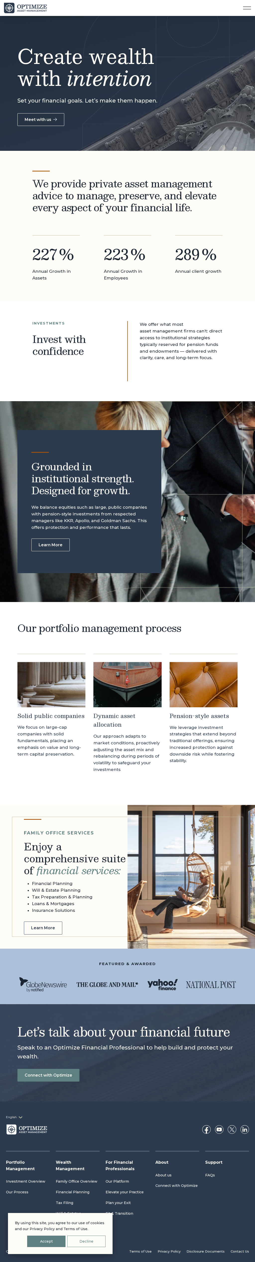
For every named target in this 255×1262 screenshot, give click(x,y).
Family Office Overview (76, 1181)
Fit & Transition (119, 1213)
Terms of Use (140, 1251)
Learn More (51, 545)
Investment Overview (25, 1181)
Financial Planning (72, 1192)
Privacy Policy (169, 1251)
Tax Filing (64, 1203)
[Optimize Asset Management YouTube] (219, 1129)
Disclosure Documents (206, 1251)
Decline (86, 1241)
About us (163, 1175)
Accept (46, 1241)
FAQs (210, 1175)
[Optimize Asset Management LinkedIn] (244, 1129)
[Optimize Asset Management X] (232, 1129)
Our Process (17, 1192)
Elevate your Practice (125, 1192)
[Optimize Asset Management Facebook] (206, 1129)
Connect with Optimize (48, 1075)
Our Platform (117, 1181)
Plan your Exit (118, 1203)
